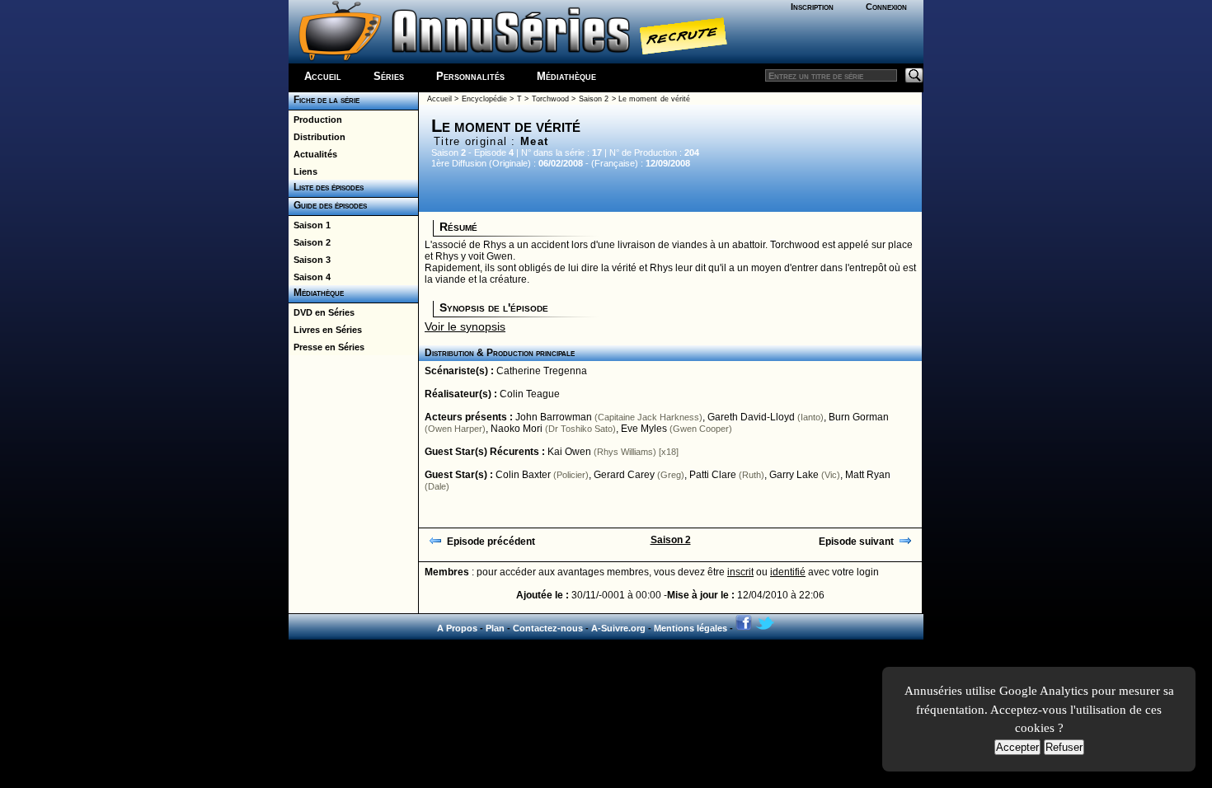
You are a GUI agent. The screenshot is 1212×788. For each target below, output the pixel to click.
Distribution (317, 137)
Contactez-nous (548, 628)
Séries (388, 76)
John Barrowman (553, 417)
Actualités (313, 154)
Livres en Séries (325, 330)
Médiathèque (566, 76)
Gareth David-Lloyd (751, 417)
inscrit (740, 572)
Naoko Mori (517, 428)
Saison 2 (310, 242)
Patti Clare (712, 475)
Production (315, 119)
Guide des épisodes (328, 205)
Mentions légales (690, 628)
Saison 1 (310, 225)
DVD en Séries (322, 312)
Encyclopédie (484, 99)
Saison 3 (310, 260)
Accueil (322, 76)
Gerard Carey (624, 475)
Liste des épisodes (326, 187)
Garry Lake (794, 475)
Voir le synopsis (465, 326)
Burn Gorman (859, 417)
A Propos (457, 628)
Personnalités (470, 76)
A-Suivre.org (618, 628)
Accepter (1017, 747)
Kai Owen (569, 451)
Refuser (1064, 747)
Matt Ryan (867, 475)
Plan (495, 628)
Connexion (886, 7)
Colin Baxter (523, 475)
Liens (303, 171)
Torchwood (550, 99)
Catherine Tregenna (541, 371)
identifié (788, 572)
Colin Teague (530, 394)
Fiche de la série (324, 100)
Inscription (812, 7)
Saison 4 (310, 277)
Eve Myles (644, 428)
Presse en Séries (326, 347)
